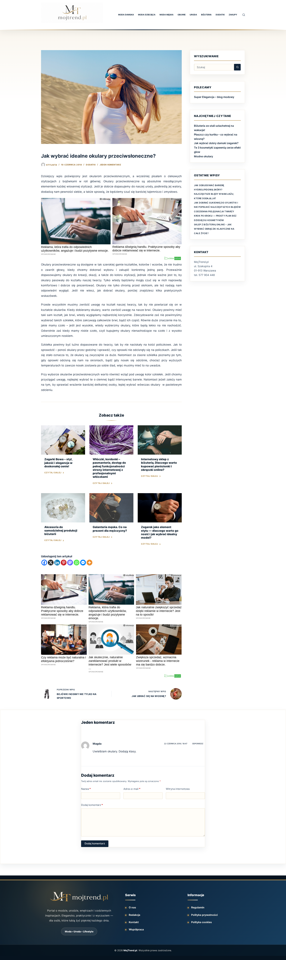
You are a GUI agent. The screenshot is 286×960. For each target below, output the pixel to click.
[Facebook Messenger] (83, 562)
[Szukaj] (243, 15)
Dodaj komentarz (92, 804)
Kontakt (134, 922)
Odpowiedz (197, 743)
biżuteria (206, 14)
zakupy (233, 14)
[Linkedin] (57, 562)
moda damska (126, 14)
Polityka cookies (201, 922)
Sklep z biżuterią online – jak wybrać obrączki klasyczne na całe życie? (214, 229)
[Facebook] (44, 562)
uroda (193, 14)
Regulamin (197, 907)
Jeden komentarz (110, 164)
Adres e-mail (131, 788)
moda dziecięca (146, 14)
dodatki (220, 14)
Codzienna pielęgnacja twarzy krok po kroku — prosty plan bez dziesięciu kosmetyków (215, 216)
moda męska (166, 14)
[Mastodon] (70, 562)
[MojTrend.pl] (79, 896)
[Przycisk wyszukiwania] (237, 67)
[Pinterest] (64, 562)
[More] (89, 562)
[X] (51, 562)
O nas (132, 907)
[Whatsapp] (76, 562)
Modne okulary (203, 156)
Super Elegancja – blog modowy (214, 97)
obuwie (182, 14)
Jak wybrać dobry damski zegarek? (216, 143)
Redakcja (134, 914)
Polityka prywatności (204, 914)
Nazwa (86, 788)
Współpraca (136, 929)
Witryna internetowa (178, 788)
